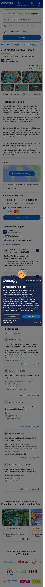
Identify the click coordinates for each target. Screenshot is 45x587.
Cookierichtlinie (7, 322)
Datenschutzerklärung (9, 320)
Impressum (37, 322)
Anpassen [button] (12, 316)
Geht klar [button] (31, 316)
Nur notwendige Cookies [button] (33, 280)
